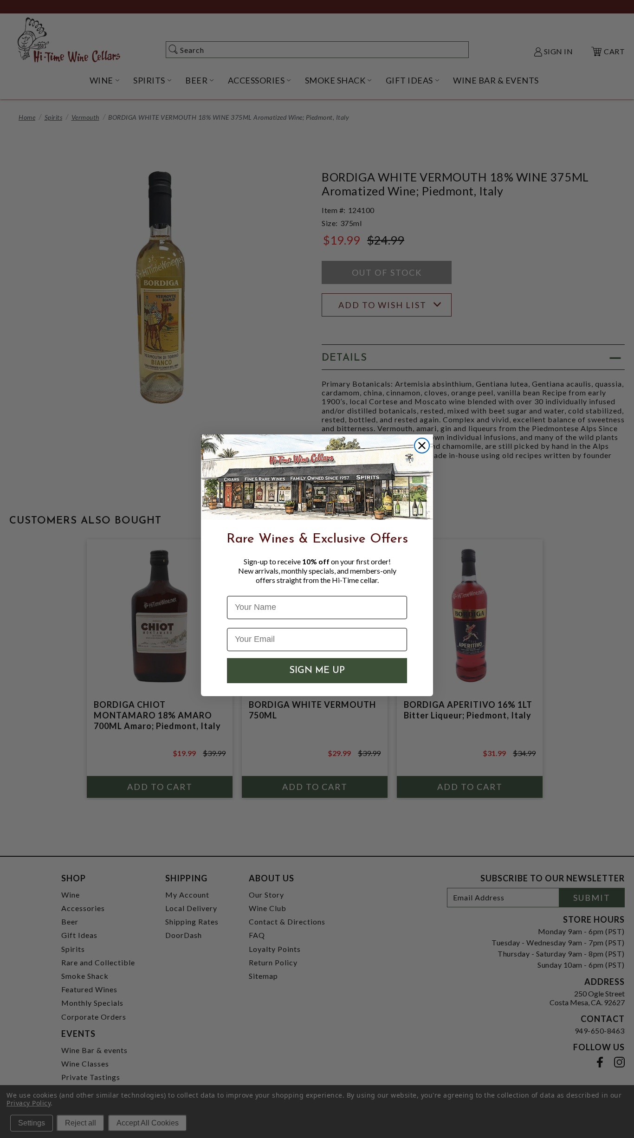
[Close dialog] (421, 445)
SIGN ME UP (317, 670)
